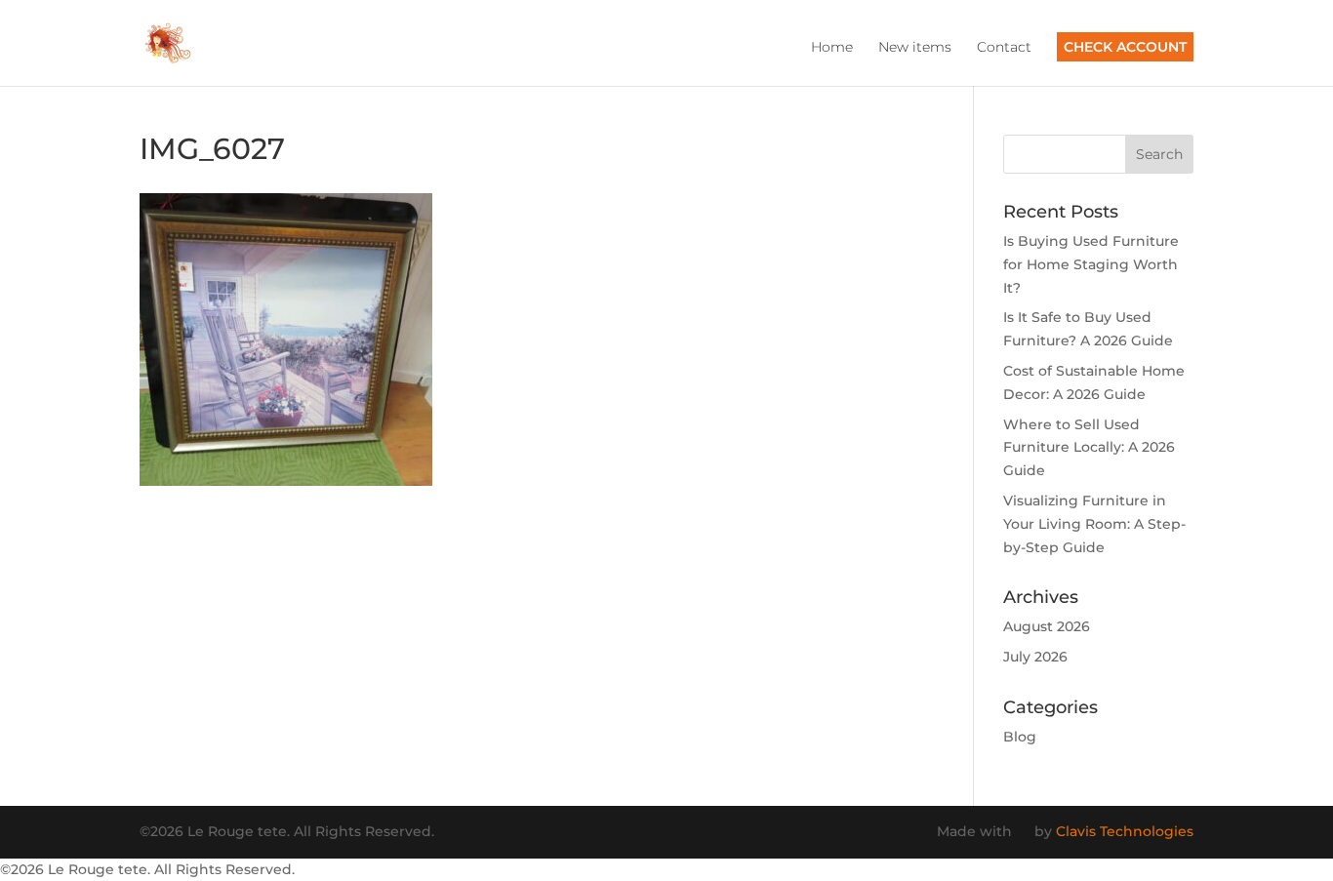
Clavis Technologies (1124, 831)
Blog (1019, 736)
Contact (1004, 48)
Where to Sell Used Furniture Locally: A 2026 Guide (1089, 448)
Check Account (1125, 47)
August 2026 (1046, 626)
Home (832, 48)
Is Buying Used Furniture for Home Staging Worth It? (1091, 264)
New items (914, 48)
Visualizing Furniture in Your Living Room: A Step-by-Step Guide (1094, 524)
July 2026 (1035, 656)
